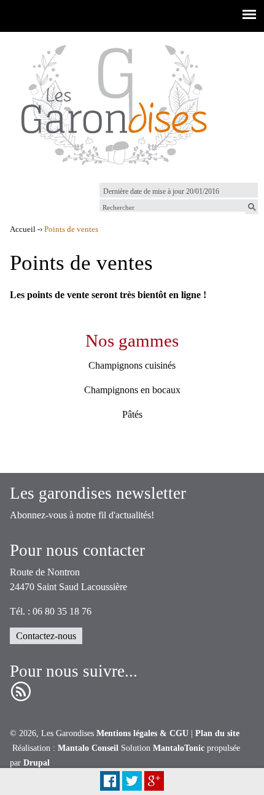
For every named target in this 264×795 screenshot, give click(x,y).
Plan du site (217, 733)
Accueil (23, 229)
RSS (21, 691)
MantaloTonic (178, 748)
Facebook (110, 781)
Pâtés (132, 414)
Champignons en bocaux (132, 390)
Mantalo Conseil (88, 748)
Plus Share (154, 781)
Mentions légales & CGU (142, 733)
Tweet (132, 781)
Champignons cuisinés (132, 365)
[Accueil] (113, 102)
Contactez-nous (46, 636)
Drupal (36, 762)
